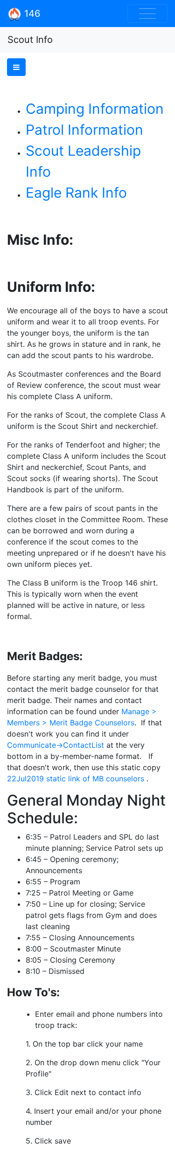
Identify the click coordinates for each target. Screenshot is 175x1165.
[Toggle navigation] (147, 13)
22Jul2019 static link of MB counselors (75, 778)
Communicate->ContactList (55, 745)
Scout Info (30, 39)
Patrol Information (84, 129)
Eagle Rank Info (76, 192)
